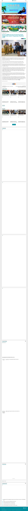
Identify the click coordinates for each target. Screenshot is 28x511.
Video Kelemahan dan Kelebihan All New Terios (8, 357)
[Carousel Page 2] (13, 478)
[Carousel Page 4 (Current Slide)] (15, 478)
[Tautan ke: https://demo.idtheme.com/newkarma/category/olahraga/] (25, 483)
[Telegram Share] (23, 38)
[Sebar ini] (21, 38)
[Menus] (2, 1)
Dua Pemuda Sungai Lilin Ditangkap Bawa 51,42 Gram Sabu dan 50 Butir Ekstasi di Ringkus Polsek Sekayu (13, 95)
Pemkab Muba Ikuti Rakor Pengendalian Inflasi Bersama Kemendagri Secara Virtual (21, 86)
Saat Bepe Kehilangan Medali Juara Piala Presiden (9, 502)
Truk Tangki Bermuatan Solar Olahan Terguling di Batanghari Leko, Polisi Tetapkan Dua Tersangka (5, 95)
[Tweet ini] (22, 38)
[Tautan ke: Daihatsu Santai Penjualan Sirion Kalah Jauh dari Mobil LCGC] (3, 436)
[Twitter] (14, 84)
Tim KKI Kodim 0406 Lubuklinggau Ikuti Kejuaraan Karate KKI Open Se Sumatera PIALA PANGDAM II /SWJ (14, 499)
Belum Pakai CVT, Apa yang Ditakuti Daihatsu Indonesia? (12, 359)
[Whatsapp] (25, 38)
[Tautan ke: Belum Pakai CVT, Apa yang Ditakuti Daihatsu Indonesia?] (3, 384)
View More (14, 124)
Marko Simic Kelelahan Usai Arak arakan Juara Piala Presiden (10, 505)
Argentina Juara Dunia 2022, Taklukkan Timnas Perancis (9, 501)
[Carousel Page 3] (14, 478)
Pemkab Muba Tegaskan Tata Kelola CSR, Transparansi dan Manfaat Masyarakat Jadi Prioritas (21, 102)
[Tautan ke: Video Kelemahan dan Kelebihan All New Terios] (14, 349)
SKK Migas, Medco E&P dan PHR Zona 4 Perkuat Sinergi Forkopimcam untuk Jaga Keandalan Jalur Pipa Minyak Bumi (21, 95)
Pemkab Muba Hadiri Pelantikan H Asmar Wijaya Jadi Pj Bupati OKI (7, 86)
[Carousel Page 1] (12, 478)
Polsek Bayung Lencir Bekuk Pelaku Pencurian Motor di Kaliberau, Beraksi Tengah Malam (5, 102)
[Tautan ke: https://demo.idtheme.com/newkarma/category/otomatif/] (25, 341)
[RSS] (15, 84)
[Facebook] (12, 84)
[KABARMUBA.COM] (14, 0)
